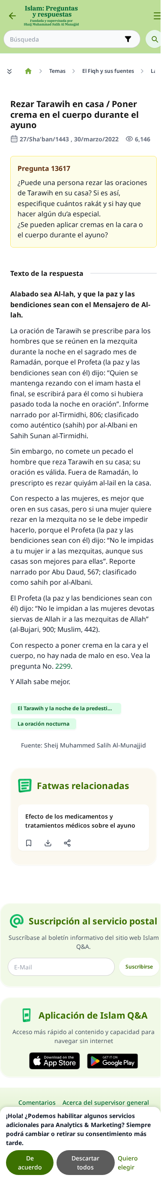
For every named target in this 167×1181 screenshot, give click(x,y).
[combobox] (66, 39)
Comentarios (37, 1102)
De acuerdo (30, 1162)
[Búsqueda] (155, 39)
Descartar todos (85, 1162)
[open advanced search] (128, 39)
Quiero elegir (128, 1162)
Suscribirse (139, 966)
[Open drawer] (158, 16)
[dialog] (80, 1144)
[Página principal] (28, 71)
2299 (63, 666)
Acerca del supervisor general (106, 1102)
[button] (28, 843)
